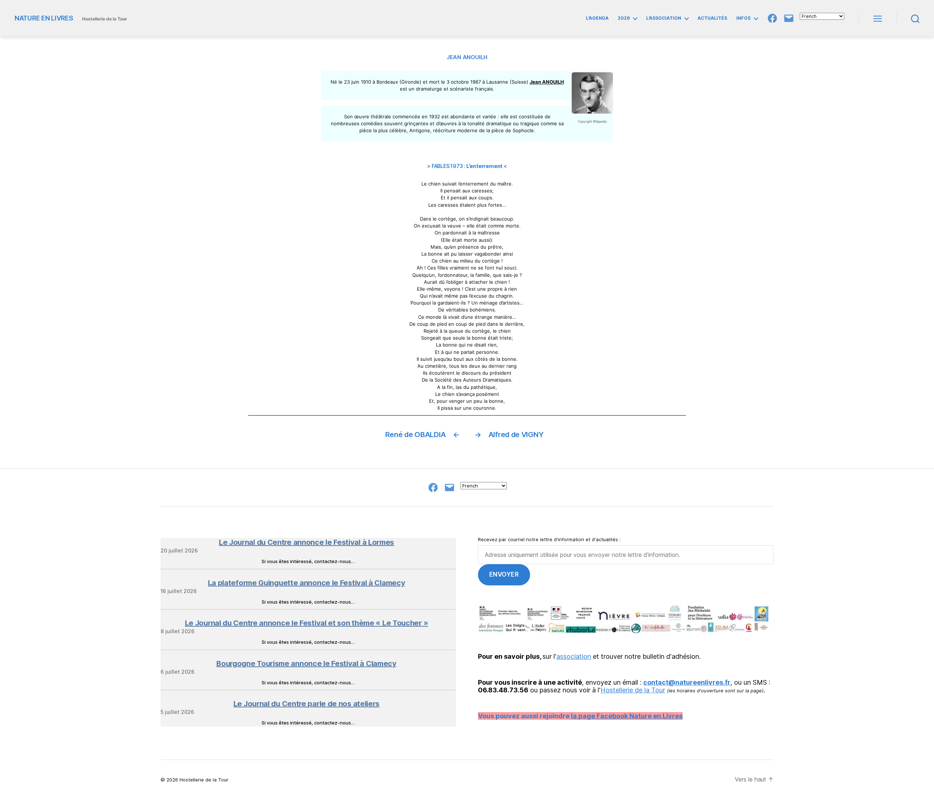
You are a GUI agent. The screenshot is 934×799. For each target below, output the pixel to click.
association (573, 656)
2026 (624, 18)
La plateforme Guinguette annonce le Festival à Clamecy (306, 582)
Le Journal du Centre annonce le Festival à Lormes (306, 542)
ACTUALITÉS (712, 18)
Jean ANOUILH (547, 82)
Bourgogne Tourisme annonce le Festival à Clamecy (306, 663)
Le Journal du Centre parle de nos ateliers (306, 703)
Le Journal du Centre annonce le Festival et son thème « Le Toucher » (306, 623)
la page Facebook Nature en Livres (627, 716)
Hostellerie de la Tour (633, 690)
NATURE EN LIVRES (44, 18)
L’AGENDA (597, 18)
